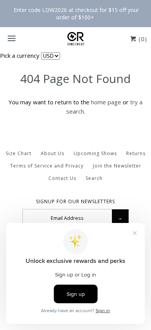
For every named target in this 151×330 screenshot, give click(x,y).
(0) (142, 39)
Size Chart (18, 153)
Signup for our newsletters (75, 202)
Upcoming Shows (95, 153)
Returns (136, 153)
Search (94, 178)
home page (106, 102)
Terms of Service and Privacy (47, 165)
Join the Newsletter (117, 165)
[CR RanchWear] (75, 39)
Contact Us (62, 178)
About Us (52, 153)
